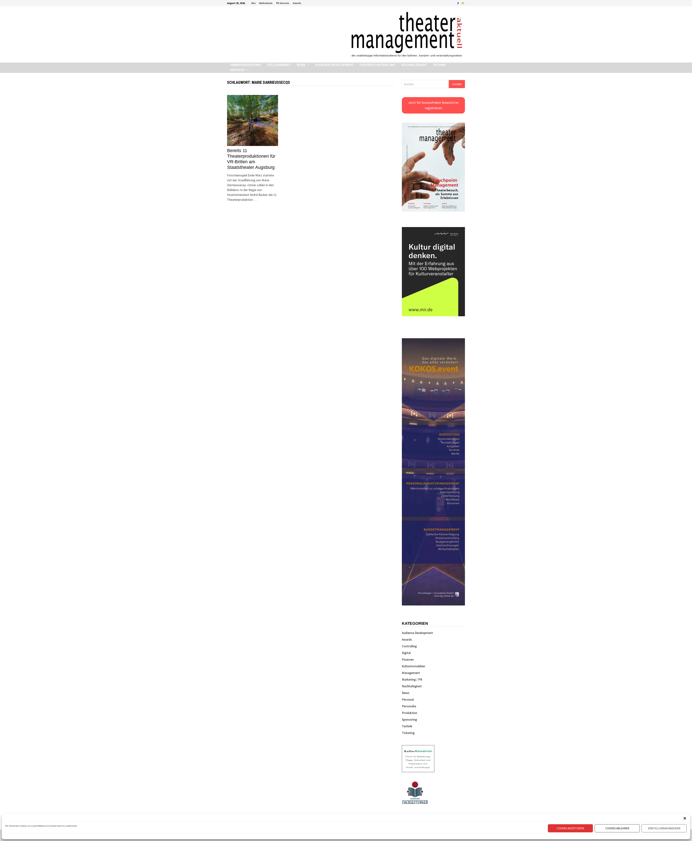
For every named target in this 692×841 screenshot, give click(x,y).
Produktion (409, 713)
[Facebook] (458, 3)
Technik (439, 64)
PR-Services (282, 3)
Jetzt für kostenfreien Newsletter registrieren (433, 105)
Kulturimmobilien (413, 666)
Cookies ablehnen (617, 828)
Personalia (409, 706)
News (301, 64)
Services (237, 70)
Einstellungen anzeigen (664, 828)
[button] (685, 818)
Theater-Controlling (377, 64)
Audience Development (334, 64)
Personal (408, 699)
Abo (253, 3)
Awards (297, 3)
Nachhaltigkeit (414, 64)
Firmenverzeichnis (245, 64)
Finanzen (408, 659)
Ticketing (408, 733)
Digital (406, 653)
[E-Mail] (463, 3)
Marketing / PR (412, 679)
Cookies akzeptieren (570, 828)
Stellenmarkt (279, 64)
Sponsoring (409, 719)
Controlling (409, 646)
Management (411, 673)
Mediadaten (265, 3)
